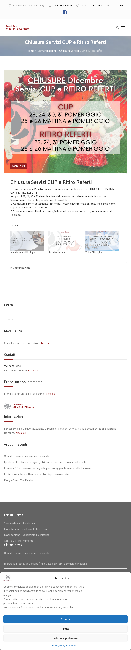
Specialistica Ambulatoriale (20, 523)
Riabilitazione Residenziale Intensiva (25, 529)
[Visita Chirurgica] (102, 241)
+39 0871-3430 (64, 5)
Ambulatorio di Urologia (22, 252)
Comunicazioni (21, 267)
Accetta (65, 619)
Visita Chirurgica (93, 252)
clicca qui (45, 343)
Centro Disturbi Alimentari (19, 540)
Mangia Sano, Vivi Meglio (18, 480)
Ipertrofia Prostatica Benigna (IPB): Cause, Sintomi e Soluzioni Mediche (45, 462)
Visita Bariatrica (56, 252)
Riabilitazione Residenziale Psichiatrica (26, 534)
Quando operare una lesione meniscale (26, 456)
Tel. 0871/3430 (12, 366)
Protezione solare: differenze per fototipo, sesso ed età (36, 474)
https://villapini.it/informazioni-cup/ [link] (75, 203)
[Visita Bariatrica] (65, 241)
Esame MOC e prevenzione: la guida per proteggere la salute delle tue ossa (47, 468)
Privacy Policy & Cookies (64, 645)
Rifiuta (65, 628)
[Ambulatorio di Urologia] (27, 241)
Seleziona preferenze (65, 638)
